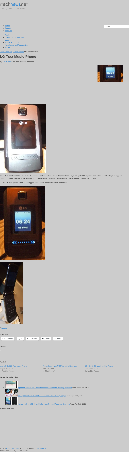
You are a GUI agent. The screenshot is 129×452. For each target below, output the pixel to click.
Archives (8, 31)
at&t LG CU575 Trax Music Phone (13, 366)
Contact (8, 28)
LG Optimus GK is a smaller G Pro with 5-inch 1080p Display (42, 396)
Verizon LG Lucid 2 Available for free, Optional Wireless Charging (44, 404)
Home (7, 26)
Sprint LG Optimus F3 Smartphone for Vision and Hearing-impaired (45, 388)
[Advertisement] (46, 17)
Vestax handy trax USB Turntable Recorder (60, 366)
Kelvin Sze (7, 62)
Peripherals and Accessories (16, 45)
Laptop (8, 40)
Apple (7, 35)
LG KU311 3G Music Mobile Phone (99, 366)
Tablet (7, 47)
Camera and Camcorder (14, 37)
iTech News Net (6, 52)
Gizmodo (4, 328)
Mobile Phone (13, 42)
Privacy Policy (40, 448)
